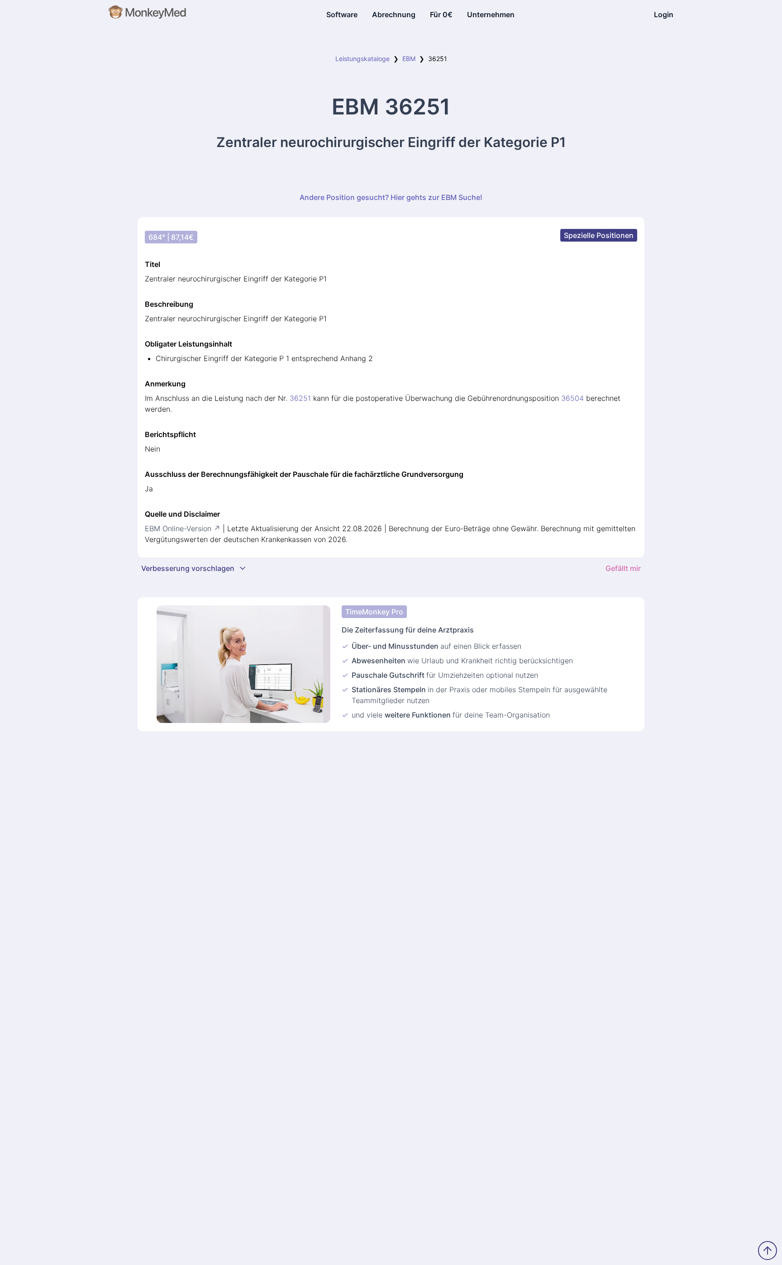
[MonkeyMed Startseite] (148, 14)
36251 (300, 398)
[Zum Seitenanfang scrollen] (767, 1250)
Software (342, 14)
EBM (408, 58)
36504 (572, 398)
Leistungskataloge (362, 58)
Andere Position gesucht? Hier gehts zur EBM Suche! (391, 197)
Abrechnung (393, 14)
